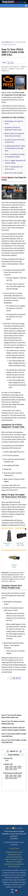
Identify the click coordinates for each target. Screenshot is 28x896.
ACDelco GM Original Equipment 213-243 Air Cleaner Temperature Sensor (7, 543)
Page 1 (4, 62)
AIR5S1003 (14, 565)
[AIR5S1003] (14, 558)
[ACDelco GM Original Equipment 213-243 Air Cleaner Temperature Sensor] (9, 536)
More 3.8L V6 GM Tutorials (14, 173)
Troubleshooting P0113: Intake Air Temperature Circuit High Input (15, 148)
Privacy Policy (14, 848)
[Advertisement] (14, 24)
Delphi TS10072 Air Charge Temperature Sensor (21, 543)
